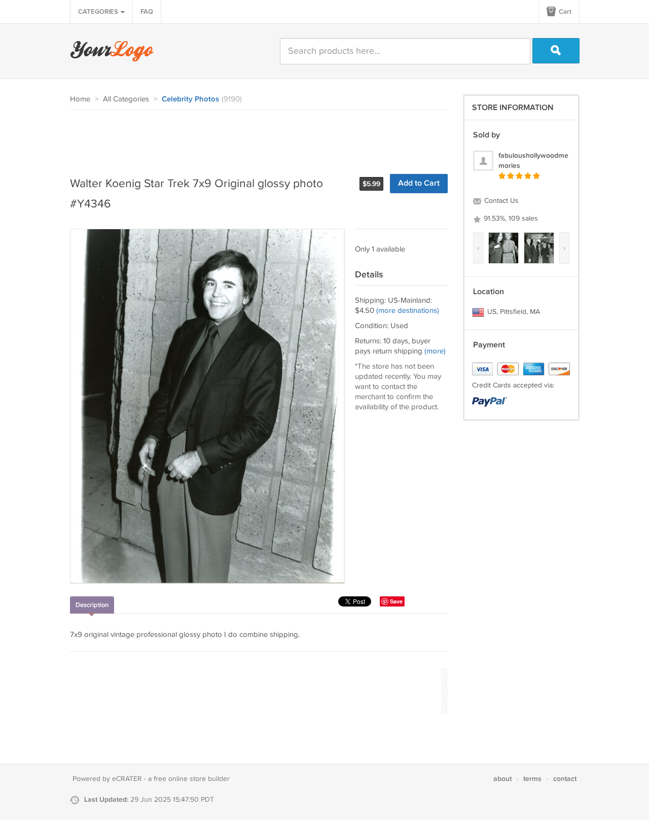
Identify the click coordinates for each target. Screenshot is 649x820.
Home (80, 99)
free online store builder (192, 779)
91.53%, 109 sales (510, 219)
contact (564, 778)
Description (92, 605)
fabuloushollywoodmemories (533, 160)
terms (532, 778)
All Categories (126, 99)
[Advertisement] (254, 138)
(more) (435, 351)
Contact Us (500, 201)
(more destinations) (407, 310)
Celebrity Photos (190, 99)
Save (396, 601)
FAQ (146, 12)
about (502, 778)
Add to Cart (419, 183)
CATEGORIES (99, 12)
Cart (564, 12)
